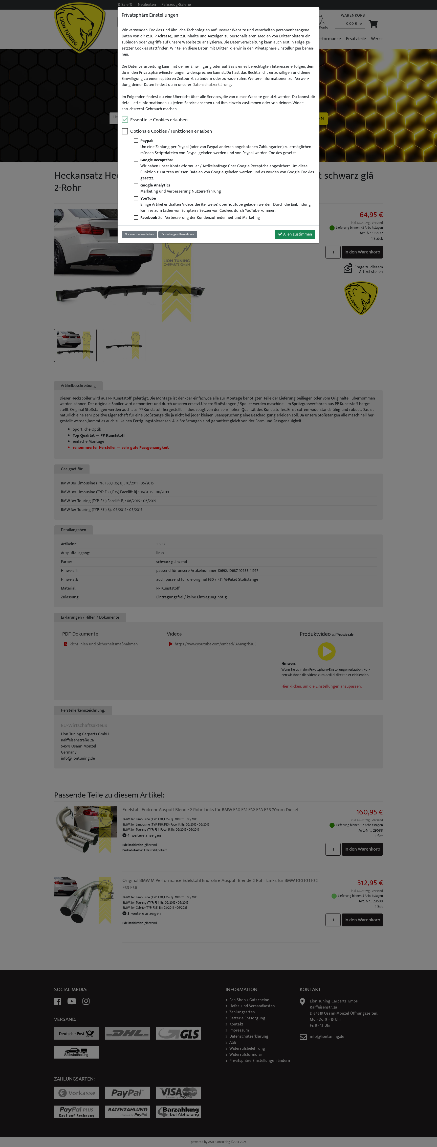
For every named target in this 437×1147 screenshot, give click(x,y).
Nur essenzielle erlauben (139, 234)
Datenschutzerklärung (211, 85)
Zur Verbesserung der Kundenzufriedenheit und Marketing (200, 217)
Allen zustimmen (297, 234)
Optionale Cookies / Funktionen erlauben (171, 131)
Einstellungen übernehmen (178, 234)
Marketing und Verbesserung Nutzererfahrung (180, 188)
